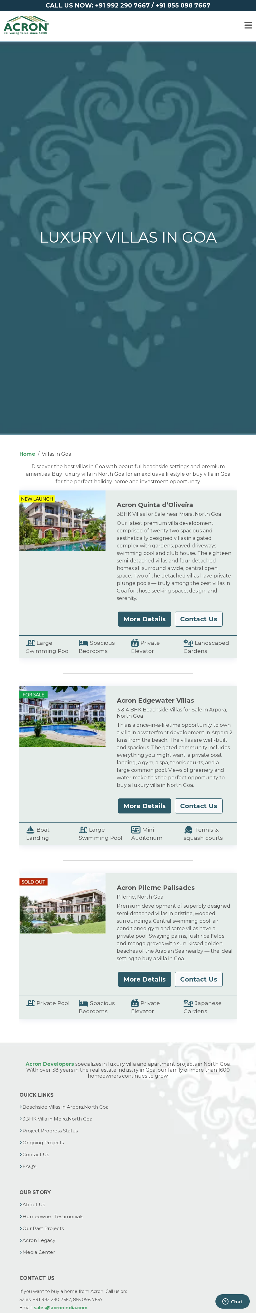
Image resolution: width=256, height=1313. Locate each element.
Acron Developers (50, 1064)
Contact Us (198, 619)
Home (27, 454)
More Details (144, 619)
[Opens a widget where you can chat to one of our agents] (232, 1302)
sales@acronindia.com (60, 1307)
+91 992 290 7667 (122, 5)
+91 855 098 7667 (182, 5)
